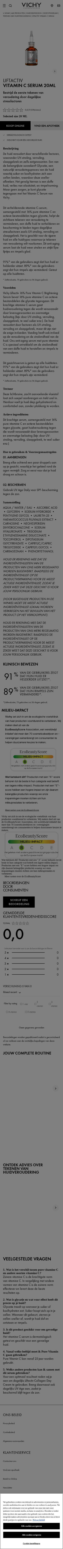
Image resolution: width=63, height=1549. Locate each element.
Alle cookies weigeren (31, 1535)
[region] (31, 1521)
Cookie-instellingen (31, 1543)
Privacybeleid (39, 1520)
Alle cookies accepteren (31, 1526)
